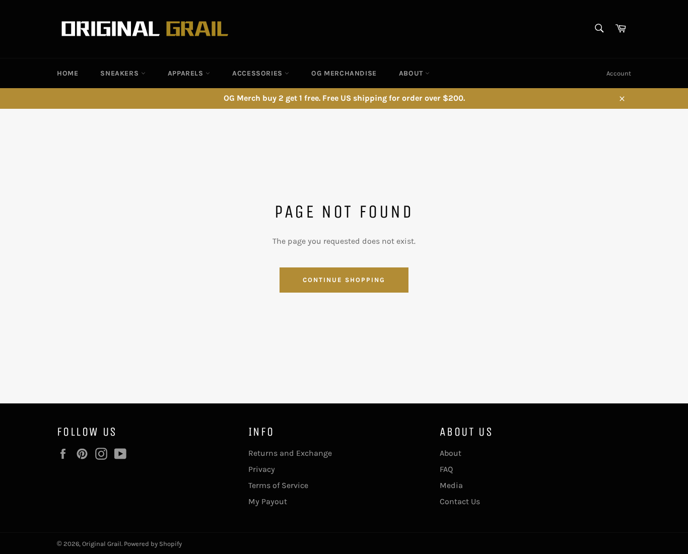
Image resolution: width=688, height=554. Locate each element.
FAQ (446, 469)
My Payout (267, 501)
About (412, 73)
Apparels (186, 73)
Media (451, 485)
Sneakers (120, 73)
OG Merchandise (343, 73)
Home (67, 73)
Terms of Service (278, 485)
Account (618, 73)
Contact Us (460, 501)
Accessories (258, 73)
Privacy (261, 469)
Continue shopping (344, 280)
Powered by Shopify (153, 543)
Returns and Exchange (290, 453)
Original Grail (101, 543)
